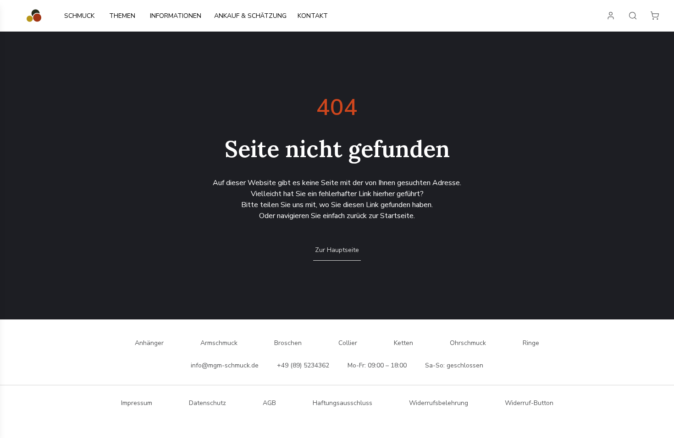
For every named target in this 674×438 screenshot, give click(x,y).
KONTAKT (313, 15)
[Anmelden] (610, 15)
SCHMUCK (79, 15)
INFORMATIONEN (175, 15)
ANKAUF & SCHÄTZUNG (250, 15)
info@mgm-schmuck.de (225, 365)
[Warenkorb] (654, 15)
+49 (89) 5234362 (303, 365)
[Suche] (632, 15)
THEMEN (122, 15)
